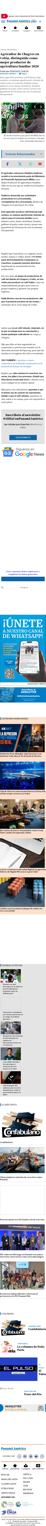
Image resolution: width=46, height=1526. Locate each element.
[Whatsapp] (19, 1456)
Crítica (27, 1474)
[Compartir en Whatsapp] (30, 164)
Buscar (5, 1474)
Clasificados (8, 1483)
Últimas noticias (11, 965)
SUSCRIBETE (23, 437)
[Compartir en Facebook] (7, 164)
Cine (25, 1485)
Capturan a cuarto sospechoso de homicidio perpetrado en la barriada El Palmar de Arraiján (21, 363)
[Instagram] (42, 1456)
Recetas (27, 1489)
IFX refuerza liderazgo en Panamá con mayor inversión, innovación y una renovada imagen (22, 1255)
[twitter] (31, 1456)
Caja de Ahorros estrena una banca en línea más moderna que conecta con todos (22, 792)
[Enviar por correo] (40, 164)
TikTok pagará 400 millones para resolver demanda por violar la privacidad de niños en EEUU (12, 1090)
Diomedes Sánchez (8, 74)
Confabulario (6, 1142)
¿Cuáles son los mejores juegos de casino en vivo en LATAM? (21, 909)
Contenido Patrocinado (14, 718)
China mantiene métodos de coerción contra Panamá (21, 1178)
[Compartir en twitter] (20, 164)
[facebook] (25, 1456)
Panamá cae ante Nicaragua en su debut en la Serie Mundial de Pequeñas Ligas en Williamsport (13, 988)
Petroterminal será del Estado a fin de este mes (22, 1219)
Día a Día (28, 1478)
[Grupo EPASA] (8, 1512)
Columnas (7, 1313)
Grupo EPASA (8, 1492)
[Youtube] (36, 1456)
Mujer (26, 1481)
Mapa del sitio (9, 1479)
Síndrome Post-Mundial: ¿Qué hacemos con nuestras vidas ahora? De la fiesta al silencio (20, 754)
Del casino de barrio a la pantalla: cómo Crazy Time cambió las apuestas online (21, 831)
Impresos (28, 1493)
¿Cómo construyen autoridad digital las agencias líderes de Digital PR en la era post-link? (23, 870)
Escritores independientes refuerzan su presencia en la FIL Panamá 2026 (19, 1294)
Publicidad (7, 1488)
